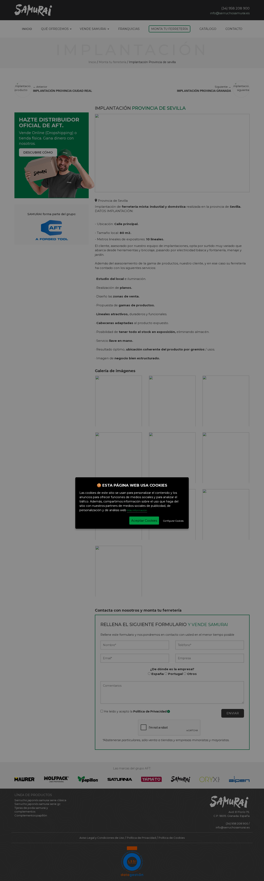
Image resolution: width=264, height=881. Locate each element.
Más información (137, 510)
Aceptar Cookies (144, 520)
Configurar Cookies (173, 520)
